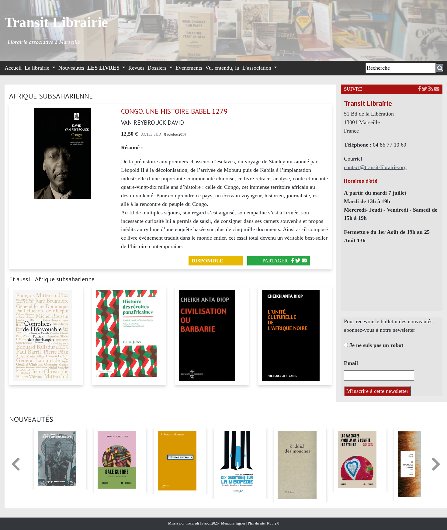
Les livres (104, 68)
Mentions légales (233, 523)
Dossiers (157, 68)
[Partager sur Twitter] (297, 261)
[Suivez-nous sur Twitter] (424, 89)
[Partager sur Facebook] (292, 261)
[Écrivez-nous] (304, 261)
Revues (136, 68)
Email (351, 363)
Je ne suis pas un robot (375, 345)
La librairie (38, 68)
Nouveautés (71, 68)
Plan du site (256, 523)
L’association (257, 68)
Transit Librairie (56, 22)
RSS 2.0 (272, 523)
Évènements (188, 68)
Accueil (13, 68)
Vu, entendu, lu (222, 68)
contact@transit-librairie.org (375, 167)
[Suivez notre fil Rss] (430, 89)
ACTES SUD (151, 134)
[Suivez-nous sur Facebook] (419, 89)
